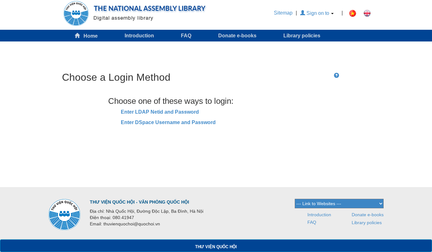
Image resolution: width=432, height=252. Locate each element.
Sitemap (283, 13)
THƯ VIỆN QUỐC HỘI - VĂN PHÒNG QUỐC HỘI (139, 202)
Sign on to (317, 13)
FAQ (186, 35)
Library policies (301, 35)
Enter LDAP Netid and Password (160, 112)
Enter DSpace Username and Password (168, 122)
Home (89, 36)
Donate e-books (237, 35)
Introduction (139, 35)
